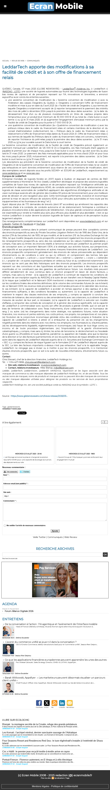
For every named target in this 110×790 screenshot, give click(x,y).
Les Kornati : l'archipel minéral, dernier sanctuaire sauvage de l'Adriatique (39, 732)
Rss (52, 707)
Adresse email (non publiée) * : (15, 484)
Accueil (5, 61)
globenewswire (13, 407)
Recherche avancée (9, 558)
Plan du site (45, 778)
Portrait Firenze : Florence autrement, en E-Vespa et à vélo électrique (37, 759)
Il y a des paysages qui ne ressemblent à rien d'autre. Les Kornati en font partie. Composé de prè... (40, 735)
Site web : (7, 492)
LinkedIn (6, 224)
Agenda (9, 604)
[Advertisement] (55, 36)
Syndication (59, 778)
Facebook (28, 224)
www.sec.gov (33, 173)
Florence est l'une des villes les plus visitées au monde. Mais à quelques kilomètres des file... (38, 762)
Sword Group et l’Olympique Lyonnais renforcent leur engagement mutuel (80, 458)
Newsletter (70, 707)
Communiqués (33, 61)
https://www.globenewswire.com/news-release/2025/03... (39, 396)
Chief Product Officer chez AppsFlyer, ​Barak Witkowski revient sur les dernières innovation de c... (55, 683)
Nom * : (6, 475)
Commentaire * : (10, 501)
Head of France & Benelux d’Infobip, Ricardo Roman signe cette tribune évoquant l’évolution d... (55, 627)
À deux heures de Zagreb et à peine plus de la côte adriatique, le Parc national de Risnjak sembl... (40, 727)
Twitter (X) (17, 224)
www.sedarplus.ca (11, 173)
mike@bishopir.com (64, 368)
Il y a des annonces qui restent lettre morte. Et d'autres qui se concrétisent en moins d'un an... (38, 754)
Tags (67, 778)
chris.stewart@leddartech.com (40, 362)
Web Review (70, 537)
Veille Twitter (39, 537)
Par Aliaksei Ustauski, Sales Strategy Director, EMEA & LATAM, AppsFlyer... (46, 662)
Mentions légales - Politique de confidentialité (55, 786)
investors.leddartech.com (53, 365)
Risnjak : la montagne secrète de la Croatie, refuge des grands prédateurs (39, 724)
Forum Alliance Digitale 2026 (19, 611)
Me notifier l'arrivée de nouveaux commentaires (26, 526)
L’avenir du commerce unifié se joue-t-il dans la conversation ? (40, 642)
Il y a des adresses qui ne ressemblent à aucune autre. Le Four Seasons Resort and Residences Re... (41, 746)
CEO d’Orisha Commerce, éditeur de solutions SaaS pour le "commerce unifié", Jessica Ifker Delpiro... (57, 644)
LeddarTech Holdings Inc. (76, 88)
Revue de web (18, 61)
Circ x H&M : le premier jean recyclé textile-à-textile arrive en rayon (36, 751)
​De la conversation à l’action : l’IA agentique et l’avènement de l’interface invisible (51, 624)
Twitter (46, 707)
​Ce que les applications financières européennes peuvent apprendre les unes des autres (56, 659)
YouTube (40, 224)
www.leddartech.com (90, 221)
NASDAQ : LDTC (11, 91)
